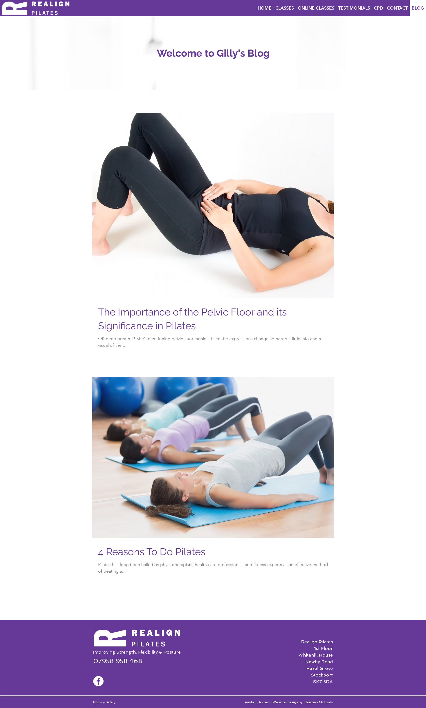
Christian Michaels (318, 702)
